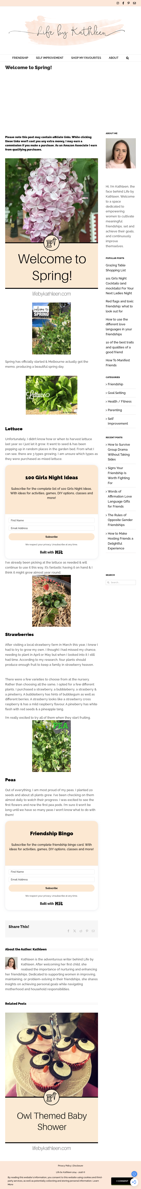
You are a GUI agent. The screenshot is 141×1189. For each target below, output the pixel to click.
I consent (122, 1181)
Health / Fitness (120, 401)
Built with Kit (51, 552)
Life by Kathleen (64, 1172)
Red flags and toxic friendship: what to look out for (120, 306)
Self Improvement (118, 421)
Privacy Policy (64, 1166)
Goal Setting (117, 393)
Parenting (115, 410)
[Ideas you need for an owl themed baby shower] (51, 1014)
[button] (127, 57)
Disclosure (78, 1166)
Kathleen (40, 949)
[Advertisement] (70, 99)
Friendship (115, 384)
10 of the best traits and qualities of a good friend (120, 347)
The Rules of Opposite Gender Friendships (120, 520)
